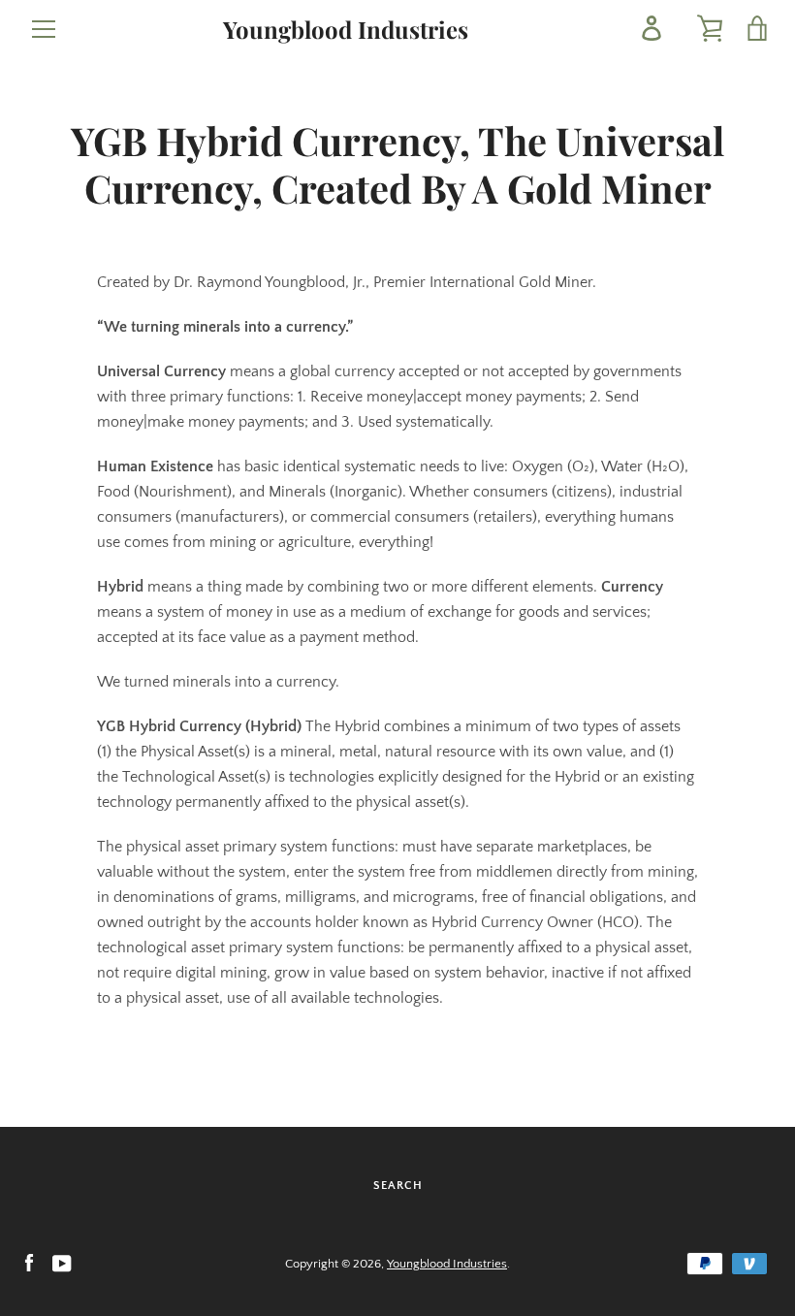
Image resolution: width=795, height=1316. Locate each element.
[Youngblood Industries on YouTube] (62, 1262)
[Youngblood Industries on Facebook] (29, 1262)
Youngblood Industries (345, 30)
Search (398, 1185)
